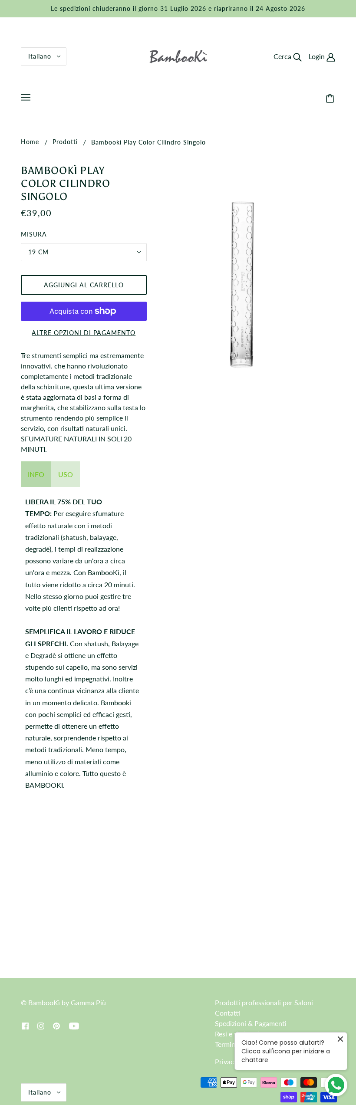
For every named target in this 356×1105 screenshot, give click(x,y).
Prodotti (65, 142)
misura (34, 234)
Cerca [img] (283, 56)
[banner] (178, 55)
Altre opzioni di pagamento (83, 332)
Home (30, 142)
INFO (36, 474)
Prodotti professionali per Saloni (264, 1002)
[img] (25, 1025)
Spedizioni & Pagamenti (251, 1023)
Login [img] (317, 56)
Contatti (227, 1013)
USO (65, 474)
